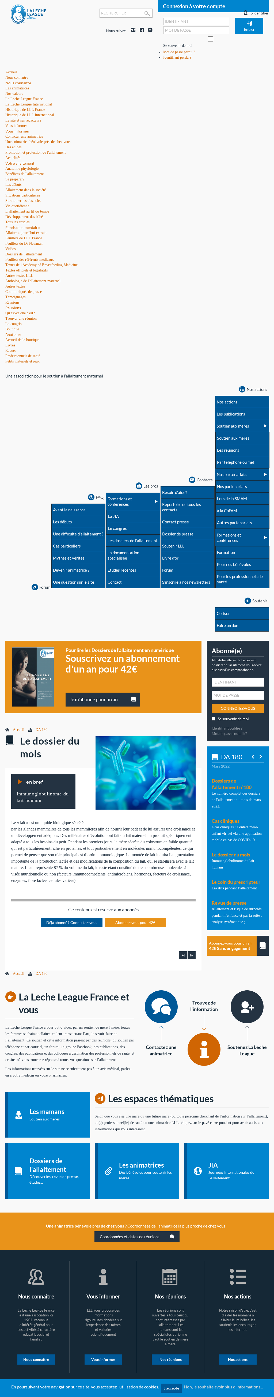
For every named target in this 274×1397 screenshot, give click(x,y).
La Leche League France (24, 99)
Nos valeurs (14, 94)
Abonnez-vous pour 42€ (135, 922)
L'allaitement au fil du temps (27, 211)
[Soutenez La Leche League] (247, 1006)
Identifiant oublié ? (227, 728)
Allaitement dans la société (25, 190)
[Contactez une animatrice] (161, 1006)
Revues (10, 351)
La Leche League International (28, 104)
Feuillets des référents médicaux (29, 260)
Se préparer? (14, 179)
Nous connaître (18, 83)
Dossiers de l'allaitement (23, 254)
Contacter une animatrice (24, 136)
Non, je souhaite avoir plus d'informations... (223, 1386)
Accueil (18, 730)
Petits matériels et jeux (22, 361)
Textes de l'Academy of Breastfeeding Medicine (41, 265)
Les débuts (13, 185)
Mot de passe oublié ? (229, 733)
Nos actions (238, 1359)
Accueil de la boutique (22, 340)
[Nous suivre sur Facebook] (140, 30)
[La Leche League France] (28, 14)
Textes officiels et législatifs (26, 270)
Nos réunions (170, 1359)
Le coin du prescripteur (236, 882)
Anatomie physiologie (22, 169)
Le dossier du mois (231, 855)
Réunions (13, 307)
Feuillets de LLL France (23, 238)
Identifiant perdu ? (177, 57)
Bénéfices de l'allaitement (24, 174)
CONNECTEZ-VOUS (238, 708)
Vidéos (10, 249)
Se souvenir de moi (177, 46)
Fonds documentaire (22, 227)
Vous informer (17, 131)
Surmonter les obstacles (23, 201)
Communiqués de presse (23, 292)
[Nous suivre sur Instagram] (132, 30)
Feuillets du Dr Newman (24, 243)
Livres (10, 345)
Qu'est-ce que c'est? (20, 313)
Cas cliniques (225, 821)
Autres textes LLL (19, 276)
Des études (13, 147)
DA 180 (41, 730)
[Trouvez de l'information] (204, 1049)
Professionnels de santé (22, 356)
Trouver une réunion (21, 318)
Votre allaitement (19, 163)
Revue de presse (229, 903)
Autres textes (15, 286)
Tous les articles (17, 222)
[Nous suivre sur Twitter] (149, 30)
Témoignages (15, 297)
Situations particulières (22, 195)
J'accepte (171, 1388)
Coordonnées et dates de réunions (130, 1236)
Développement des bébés (24, 217)
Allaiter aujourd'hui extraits (26, 233)
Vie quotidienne (17, 206)
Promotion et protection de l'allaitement (35, 152)
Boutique (13, 334)
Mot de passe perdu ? (179, 52)
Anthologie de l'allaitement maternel (32, 281)
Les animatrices (17, 88)
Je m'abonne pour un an (94, 699)
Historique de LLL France (25, 110)
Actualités (12, 158)
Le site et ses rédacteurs (23, 120)
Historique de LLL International (29, 115)
